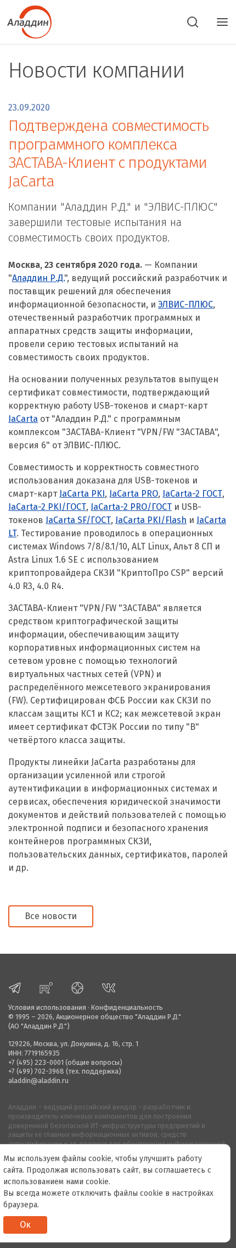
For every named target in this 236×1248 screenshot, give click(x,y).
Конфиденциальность (127, 1007)
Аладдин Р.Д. (38, 278)
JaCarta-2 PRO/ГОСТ (131, 507)
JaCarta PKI (82, 493)
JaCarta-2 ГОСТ (192, 493)
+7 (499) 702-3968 (36, 1071)
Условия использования (47, 1007)
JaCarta (23, 419)
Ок (25, 1224)
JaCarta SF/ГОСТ (78, 520)
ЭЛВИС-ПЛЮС (185, 304)
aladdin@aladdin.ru (38, 1080)
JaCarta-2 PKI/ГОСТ (47, 507)
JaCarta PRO (133, 493)
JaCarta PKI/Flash (151, 520)
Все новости (51, 916)
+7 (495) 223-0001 (36, 1062)
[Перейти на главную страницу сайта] (26, 21)
